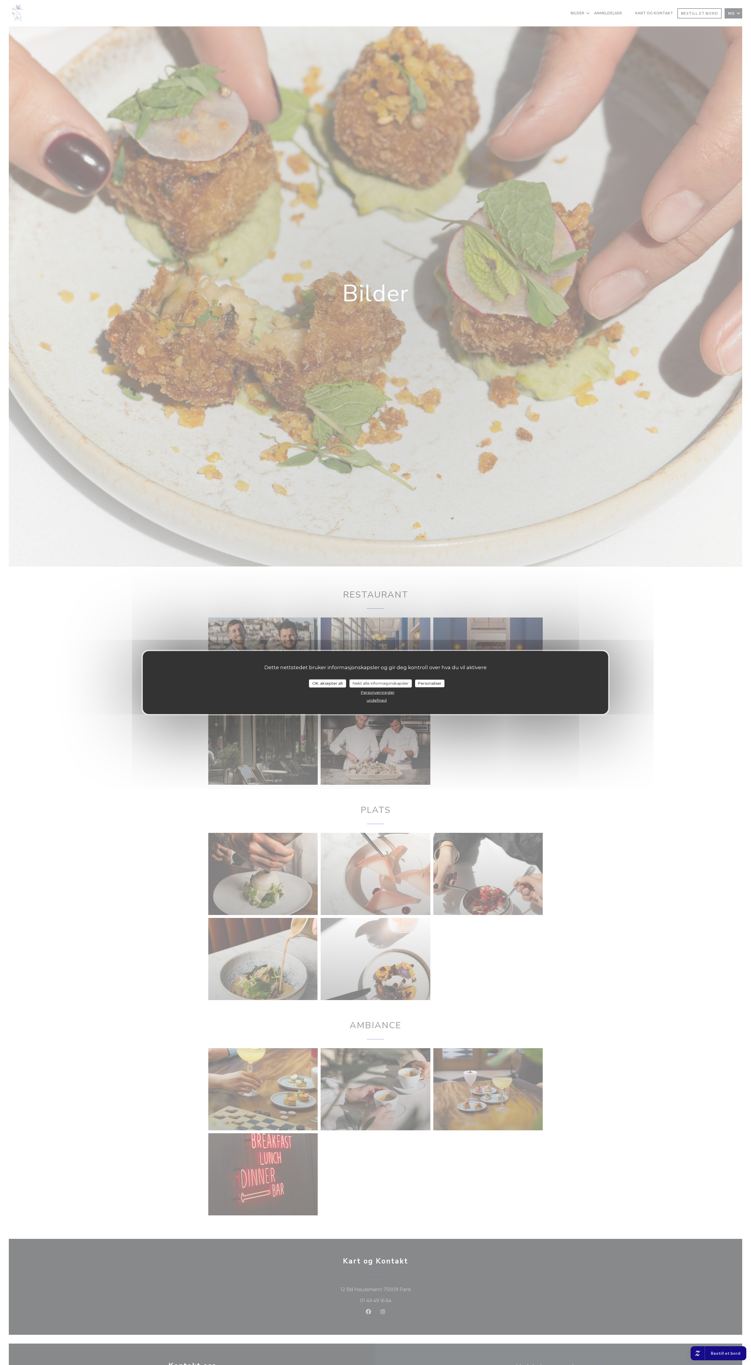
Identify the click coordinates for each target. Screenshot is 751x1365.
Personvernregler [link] (378, 692)
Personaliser (430, 683)
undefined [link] (377, 700)
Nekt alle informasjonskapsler (381, 683)
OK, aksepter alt (327, 683)
